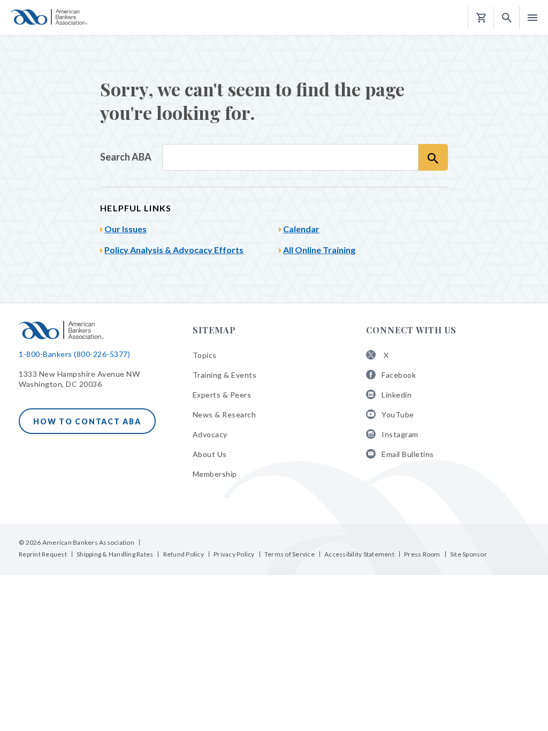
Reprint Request (43, 554)
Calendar (301, 229)
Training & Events (225, 374)
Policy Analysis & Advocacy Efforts (173, 250)
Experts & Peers (222, 394)
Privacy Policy (234, 554)
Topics (205, 355)
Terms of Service (289, 554)
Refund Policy (183, 554)
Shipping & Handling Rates (115, 554)
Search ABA (125, 157)
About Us (210, 454)
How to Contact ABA (87, 421)
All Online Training (319, 250)
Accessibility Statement (359, 554)
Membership (215, 473)
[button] (507, 18)
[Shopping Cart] (481, 18)
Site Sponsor (468, 554)
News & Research (224, 414)
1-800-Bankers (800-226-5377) (74, 354)
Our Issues (125, 229)
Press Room (422, 554)
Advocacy (210, 434)
